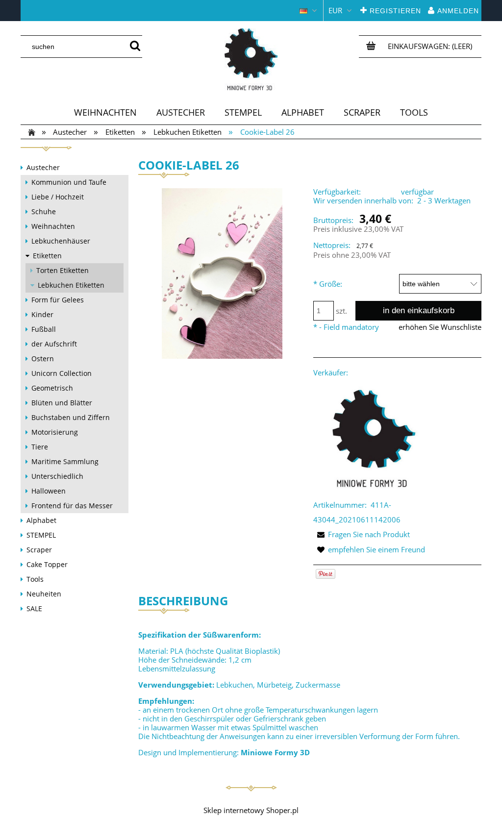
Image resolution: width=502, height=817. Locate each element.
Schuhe (43, 211)
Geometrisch (52, 388)
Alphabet (41, 520)
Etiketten (47, 255)
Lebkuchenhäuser (60, 241)
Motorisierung (54, 432)
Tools (35, 579)
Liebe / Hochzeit (57, 196)
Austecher (43, 167)
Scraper (39, 549)
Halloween (48, 490)
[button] (361, 534)
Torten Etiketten (62, 270)
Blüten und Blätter (61, 402)
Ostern (42, 358)
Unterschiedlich (57, 476)
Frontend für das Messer (72, 505)
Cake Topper (47, 564)
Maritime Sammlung (65, 461)
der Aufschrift (54, 343)
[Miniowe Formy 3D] (372, 438)
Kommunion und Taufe (68, 182)
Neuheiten (43, 593)
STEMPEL (41, 535)
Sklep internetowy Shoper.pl (251, 810)
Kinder (42, 314)
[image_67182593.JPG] (222, 273)
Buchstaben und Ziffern (70, 417)
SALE (34, 608)
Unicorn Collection (61, 373)
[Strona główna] (251, 59)
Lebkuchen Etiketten (71, 285)
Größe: (327, 284)
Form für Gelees (57, 299)
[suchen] (134, 46)
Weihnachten (53, 226)
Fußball (43, 329)
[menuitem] (105, 112)
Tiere (39, 446)
